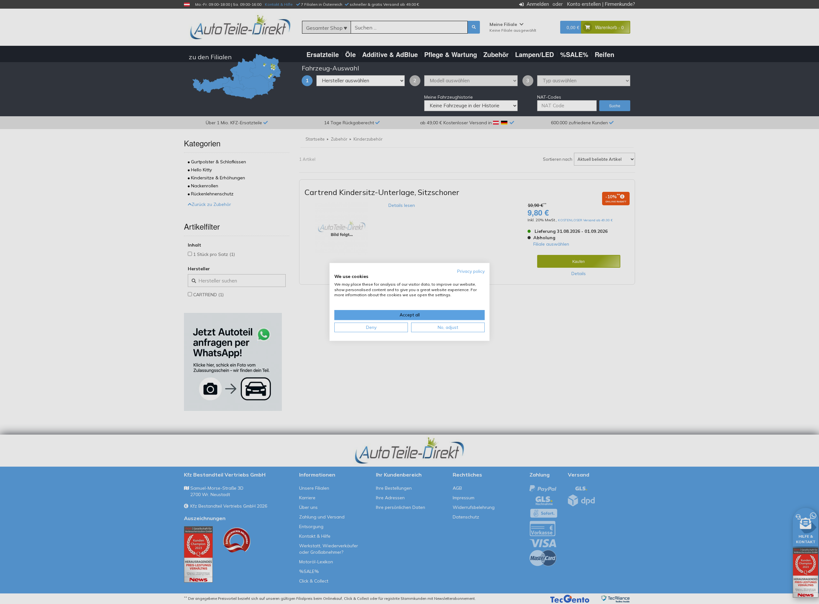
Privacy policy (471, 271)
